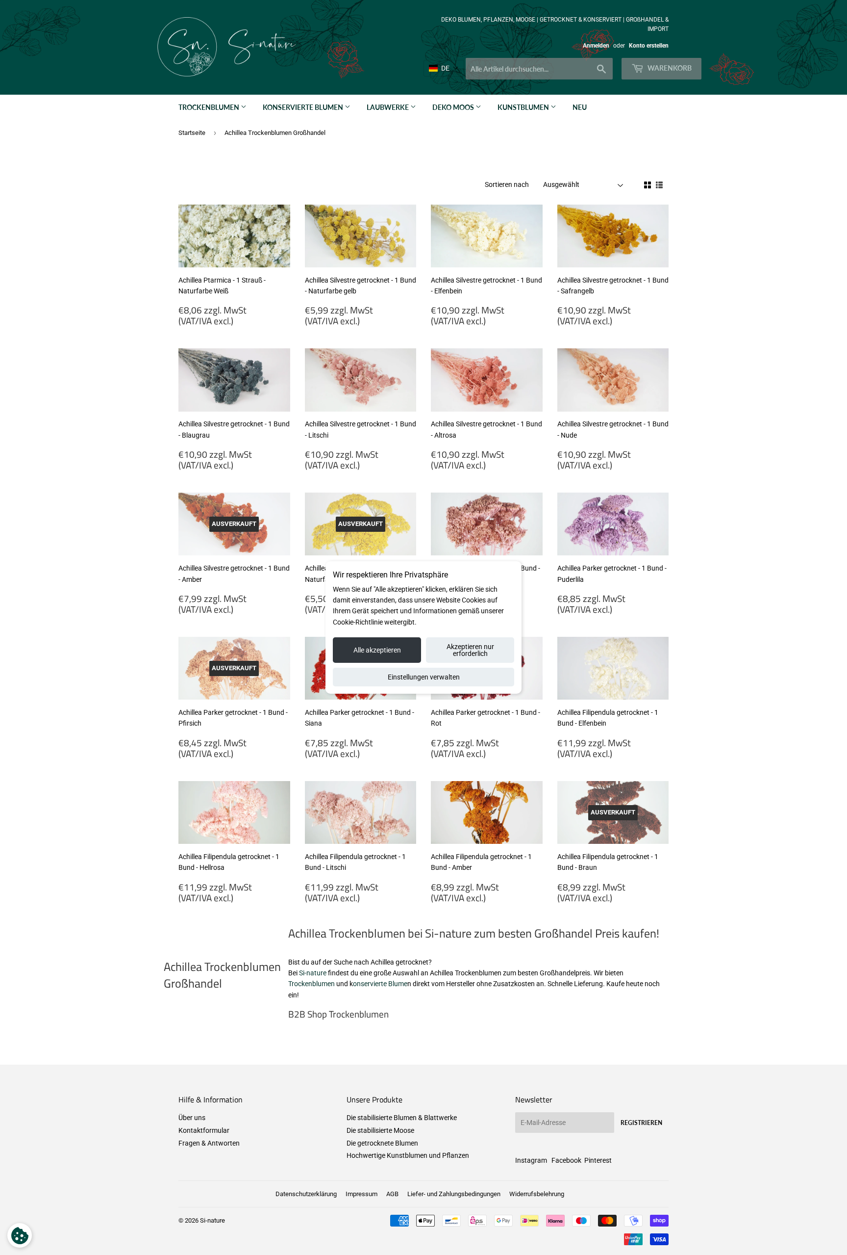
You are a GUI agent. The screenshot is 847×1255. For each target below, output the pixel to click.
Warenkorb (669, 68)
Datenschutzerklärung (306, 1194)
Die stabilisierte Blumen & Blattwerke (402, 1118)
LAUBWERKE (388, 107)
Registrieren (641, 1122)
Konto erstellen (649, 45)
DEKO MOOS (453, 107)
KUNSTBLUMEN (524, 107)
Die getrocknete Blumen (382, 1143)
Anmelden (596, 45)
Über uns (191, 1118)
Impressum (361, 1194)
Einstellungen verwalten (424, 677)
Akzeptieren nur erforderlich (470, 650)
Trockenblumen (311, 984)
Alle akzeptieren (377, 650)
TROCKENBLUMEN (209, 107)
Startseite (191, 132)
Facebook (566, 1160)
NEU (580, 107)
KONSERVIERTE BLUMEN (304, 107)
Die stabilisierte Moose (380, 1130)
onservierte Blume (380, 984)
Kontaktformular (203, 1130)
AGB (392, 1194)
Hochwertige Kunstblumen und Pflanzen (408, 1155)
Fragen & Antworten (209, 1143)
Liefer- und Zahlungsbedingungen (453, 1194)
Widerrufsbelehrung (536, 1194)
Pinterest (598, 1160)
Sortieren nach (507, 184)
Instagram (531, 1160)
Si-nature (312, 973)
